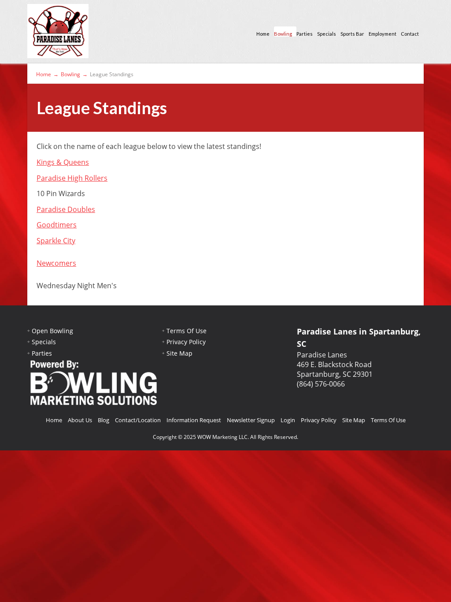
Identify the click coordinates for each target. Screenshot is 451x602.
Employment (382, 34)
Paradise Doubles (66, 209)
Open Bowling (52, 331)
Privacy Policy (186, 342)
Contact (410, 34)
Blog (103, 420)
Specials (326, 34)
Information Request (193, 420)
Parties (304, 34)
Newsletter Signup (251, 420)
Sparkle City (56, 240)
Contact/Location (138, 420)
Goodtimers (57, 225)
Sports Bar (352, 34)
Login (288, 420)
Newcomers (56, 263)
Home (263, 34)
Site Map (179, 353)
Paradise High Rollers (72, 178)
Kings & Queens (63, 162)
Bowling (283, 34)
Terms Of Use (186, 331)
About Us (80, 420)
